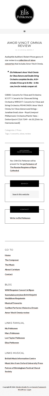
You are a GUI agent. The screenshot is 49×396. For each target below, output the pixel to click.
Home (8, 255)
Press (19, 130)
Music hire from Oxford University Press (24, 363)
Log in (29, 390)
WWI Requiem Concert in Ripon (19, 290)
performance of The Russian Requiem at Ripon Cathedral (23, 167)
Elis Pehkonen (24, 14)
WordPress (22, 390)
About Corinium (12, 269)
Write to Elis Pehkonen (20, 218)
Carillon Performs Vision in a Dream (21, 308)
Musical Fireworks (13, 303)
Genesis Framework (39, 387)
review (28, 133)
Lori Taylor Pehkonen (15, 338)
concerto (15, 133)
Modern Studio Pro (23, 387)
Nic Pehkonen (11, 328)
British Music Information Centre (20, 358)
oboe (22, 133)
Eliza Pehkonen (12, 342)
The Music (9, 264)
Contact (9, 274)
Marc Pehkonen (12, 333)
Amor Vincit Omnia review (24, 44)
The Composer (12, 260)
